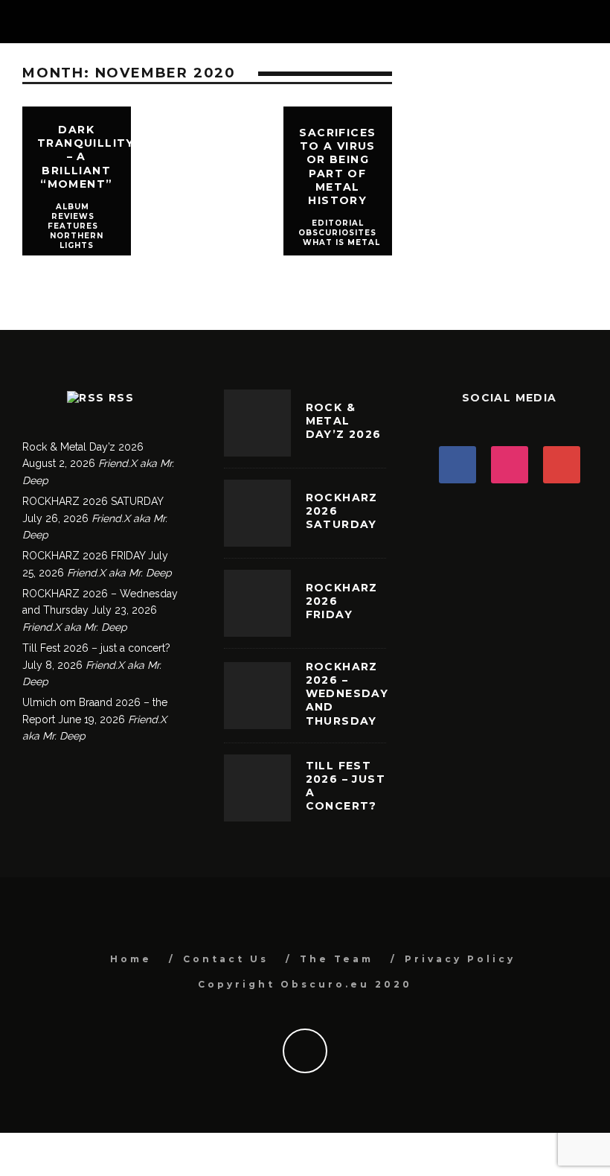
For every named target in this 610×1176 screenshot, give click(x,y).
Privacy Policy (460, 958)
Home (131, 958)
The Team (336, 958)
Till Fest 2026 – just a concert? (96, 648)
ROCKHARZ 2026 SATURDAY (92, 501)
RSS (121, 397)
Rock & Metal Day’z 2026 (83, 447)
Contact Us (226, 958)
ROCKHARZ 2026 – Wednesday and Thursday (347, 694)
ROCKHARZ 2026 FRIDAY (83, 556)
